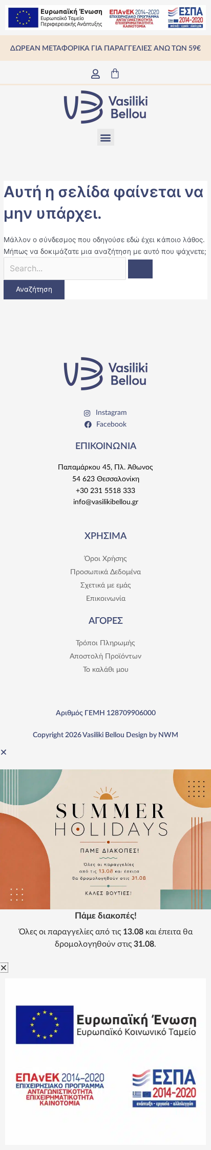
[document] (105, 854)
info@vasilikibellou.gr (105, 502)
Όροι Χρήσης (106, 558)
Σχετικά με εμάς (105, 585)
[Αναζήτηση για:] (78, 269)
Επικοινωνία (105, 598)
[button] (105, 137)
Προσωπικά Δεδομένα (105, 572)
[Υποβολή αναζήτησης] (140, 269)
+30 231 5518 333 (105, 491)
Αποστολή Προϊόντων (105, 656)
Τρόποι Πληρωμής (105, 643)
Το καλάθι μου (106, 669)
